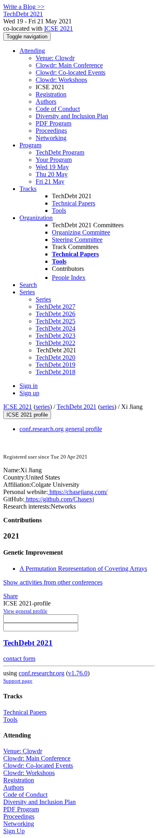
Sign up (29, 393)
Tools (59, 210)
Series (43, 299)
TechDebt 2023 (55, 335)
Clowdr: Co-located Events (70, 72)
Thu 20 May (52, 174)
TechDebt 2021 (76, 406)
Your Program (54, 159)
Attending (32, 50)
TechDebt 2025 (55, 321)
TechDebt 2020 (55, 357)
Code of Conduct (58, 108)
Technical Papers (73, 203)
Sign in (28, 385)
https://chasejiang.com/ (77, 491)
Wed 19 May (52, 166)
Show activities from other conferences (52, 582)
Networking (51, 137)
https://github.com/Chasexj (59, 499)
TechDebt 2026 (55, 313)
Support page (17, 681)
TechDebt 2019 (55, 364)
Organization (36, 217)
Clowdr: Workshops (61, 79)
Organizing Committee (81, 232)
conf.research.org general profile (60, 428)
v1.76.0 (78, 673)
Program (30, 145)
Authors (46, 101)
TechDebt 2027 (55, 306)
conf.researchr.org (41, 673)
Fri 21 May (50, 181)
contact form (19, 658)
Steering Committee (77, 239)
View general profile (25, 611)
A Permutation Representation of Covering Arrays (83, 568)
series (43, 406)
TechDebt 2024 (55, 328)
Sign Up (14, 831)
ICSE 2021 (58, 28)
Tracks (27, 188)
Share (10, 596)
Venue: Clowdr (55, 57)
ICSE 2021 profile (27, 415)
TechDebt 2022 (55, 342)
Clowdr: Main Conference (69, 65)
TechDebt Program (60, 152)
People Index (68, 277)
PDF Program (53, 123)
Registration (51, 94)
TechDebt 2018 (55, 372)
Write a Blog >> (24, 6)
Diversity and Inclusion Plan (72, 116)
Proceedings (51, 130)
